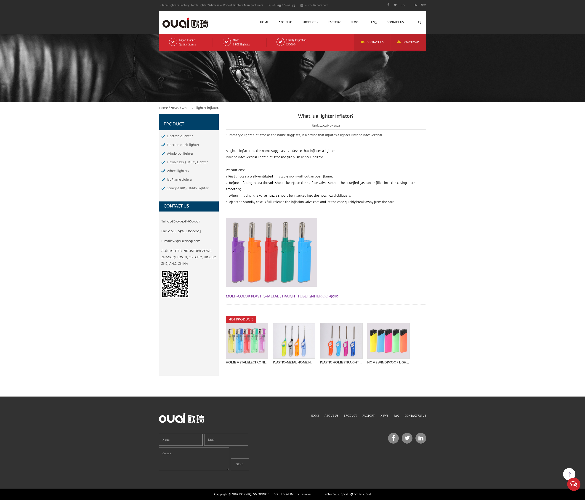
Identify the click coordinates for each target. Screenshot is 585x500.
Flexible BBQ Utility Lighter (187, 162)
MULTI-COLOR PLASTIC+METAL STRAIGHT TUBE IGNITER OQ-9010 (282, 296)
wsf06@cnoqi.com (186, 241)
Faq (374, 22)
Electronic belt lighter (183, 145)
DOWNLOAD (411, 42)
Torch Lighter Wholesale (206, 5)
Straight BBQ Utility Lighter (187, 188)
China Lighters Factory (174, 5)
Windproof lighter (180, 153)
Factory (334, 22)
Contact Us (395, 22)
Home (264, 22)
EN (415, 5)
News (355, 22)
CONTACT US (375, 42)
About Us (285, 22)
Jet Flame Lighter (179, 179)
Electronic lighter (180, 136)
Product (309, 22)
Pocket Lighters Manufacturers (243, 5)
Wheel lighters (178, 171)
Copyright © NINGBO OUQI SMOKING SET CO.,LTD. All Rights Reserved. (263, 494)
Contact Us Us (415, 415)
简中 (423, 5)
